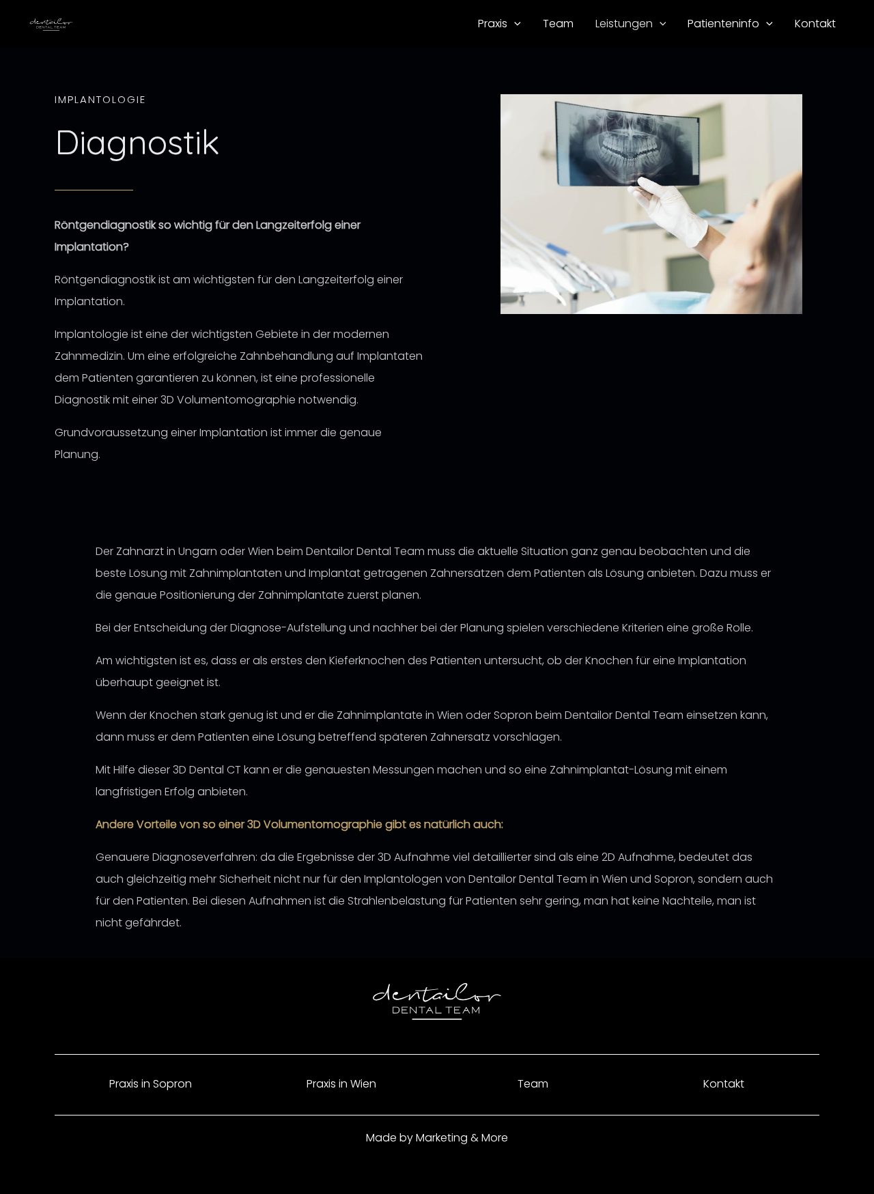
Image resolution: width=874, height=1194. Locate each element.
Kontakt (723, 1084)
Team (533, 1084)
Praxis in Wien (341, 1084)
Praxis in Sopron (150, 1084)
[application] (514, 24)
